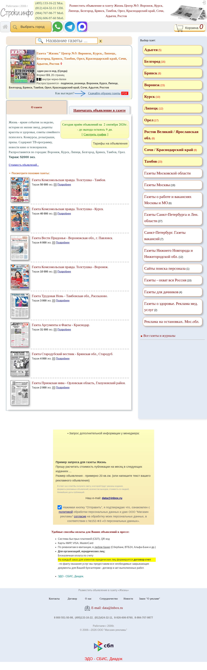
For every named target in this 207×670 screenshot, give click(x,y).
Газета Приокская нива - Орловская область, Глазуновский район (78, 383)
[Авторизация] (203, 2)
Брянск (150, 73)
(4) (163, 292)
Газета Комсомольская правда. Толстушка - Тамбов (68, 180)
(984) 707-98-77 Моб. (49, 13)
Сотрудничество (109, 598)
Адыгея (151, 50)
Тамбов (150, 161)
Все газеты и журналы (159, 335)
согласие (80, 516)
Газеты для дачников (161, 292)
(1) (166, 268)
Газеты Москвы (157, 185)
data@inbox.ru (112, 498)
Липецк (151, 108)
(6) (167, 200)
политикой (66, 512)
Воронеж (152, 85)
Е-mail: (107, 608)
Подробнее (64, 184)
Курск (149, 96)
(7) (164, 235)
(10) (167, 280)
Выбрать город (33, 27)
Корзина (193, 27)
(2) (171, 306)
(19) (159, 185)
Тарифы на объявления (110, 143)
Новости (128, 598)
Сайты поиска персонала (165, 268)
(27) (171, 217)
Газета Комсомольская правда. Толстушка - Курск (67, 209)
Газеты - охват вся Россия (165, 280)
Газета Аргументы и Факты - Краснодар (60, 325)
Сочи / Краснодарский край (168, 150)
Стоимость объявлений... (24, 165)
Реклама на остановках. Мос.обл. (171, 321)
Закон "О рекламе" (149, 598)
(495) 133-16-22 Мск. (49, 3)
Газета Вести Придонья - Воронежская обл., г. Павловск (72, 238)
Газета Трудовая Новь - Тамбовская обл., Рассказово (69, 296)
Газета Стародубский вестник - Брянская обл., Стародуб (72, 354)
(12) (168, 253)
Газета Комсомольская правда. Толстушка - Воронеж (70, 267)
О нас (88, 598)
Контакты (54, 598)
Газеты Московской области (167, 173)
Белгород (152, 61)
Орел (148, 120)
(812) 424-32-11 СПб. (49, 8)
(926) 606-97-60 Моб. (49, 18)
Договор (72, 598)
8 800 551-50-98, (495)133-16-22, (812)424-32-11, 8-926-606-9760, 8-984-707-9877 (103, 617)
